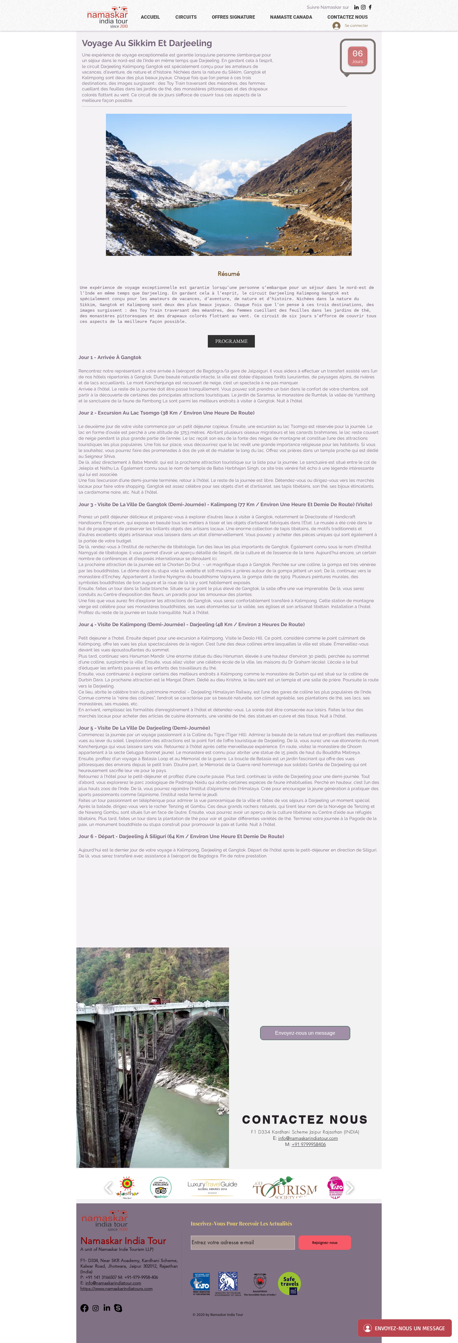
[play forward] (350, 1188)
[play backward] (109, 1188)
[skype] (118, 1308)
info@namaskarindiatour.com (308, 1138)
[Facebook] (370, 7)
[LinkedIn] (356, 7)
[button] (231, 341)
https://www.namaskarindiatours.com (116, 1288)
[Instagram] (363, 7)
